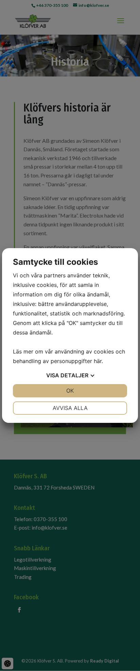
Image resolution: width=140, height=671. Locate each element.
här (98, 361)
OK (70, 390)
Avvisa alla (70, 408)
